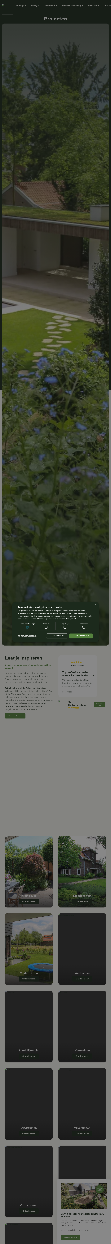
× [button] (95, 604)
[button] (27, 636)
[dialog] (55, 622)
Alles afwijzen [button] (57, 636)
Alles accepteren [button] (81, 636)
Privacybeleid (71, 619)
